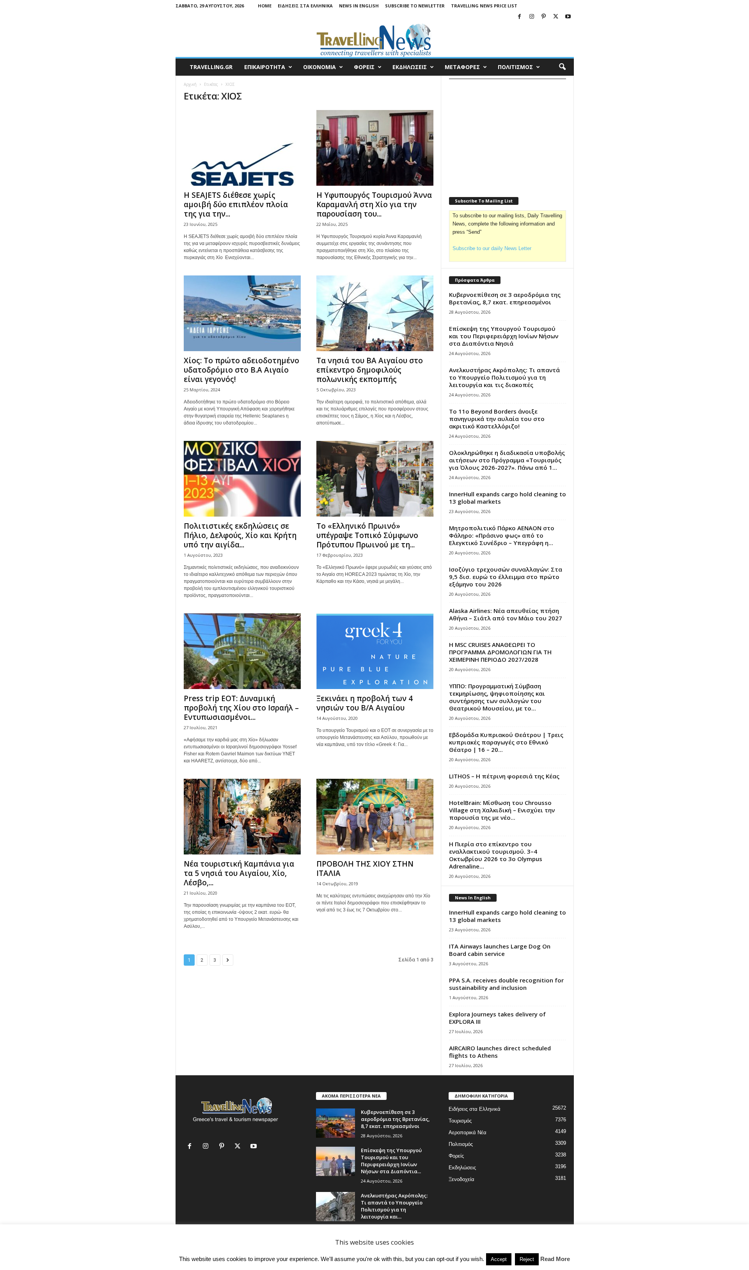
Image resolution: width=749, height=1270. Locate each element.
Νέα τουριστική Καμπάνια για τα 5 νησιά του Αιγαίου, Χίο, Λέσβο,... (239, 873)
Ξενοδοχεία (461, 1179)
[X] (556, 17)
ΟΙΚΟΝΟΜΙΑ (319, 67)
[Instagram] (531, 17)
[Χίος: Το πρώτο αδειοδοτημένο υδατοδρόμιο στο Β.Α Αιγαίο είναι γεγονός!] (242, 313)
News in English (359, 6)
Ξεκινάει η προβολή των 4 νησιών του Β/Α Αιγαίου (364, 703)
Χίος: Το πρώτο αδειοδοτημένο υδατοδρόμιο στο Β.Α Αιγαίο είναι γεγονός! (241, 369)
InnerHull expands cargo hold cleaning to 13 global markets (507, 497)
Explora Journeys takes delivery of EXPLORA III (497, 1017)
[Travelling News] (375, 40)
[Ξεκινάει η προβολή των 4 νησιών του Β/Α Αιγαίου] (374, 651)
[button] (562, 67)
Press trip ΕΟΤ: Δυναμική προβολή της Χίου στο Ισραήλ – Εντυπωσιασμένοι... (241, 707)
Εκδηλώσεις (462, 1168)
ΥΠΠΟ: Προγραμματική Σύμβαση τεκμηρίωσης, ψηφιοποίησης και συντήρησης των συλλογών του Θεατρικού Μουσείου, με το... (497, 697)
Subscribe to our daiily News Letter (492, 248)
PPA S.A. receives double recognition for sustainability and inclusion (506, 983)
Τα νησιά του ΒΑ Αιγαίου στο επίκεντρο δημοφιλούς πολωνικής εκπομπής (369, 369)
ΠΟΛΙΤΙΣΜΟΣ (515, 67)
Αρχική (190, 84)
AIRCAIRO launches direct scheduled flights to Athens (500, 1051)
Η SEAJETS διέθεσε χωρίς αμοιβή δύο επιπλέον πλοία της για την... (236, 204)
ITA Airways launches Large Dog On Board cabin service (499, 949)
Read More (555, 1259)
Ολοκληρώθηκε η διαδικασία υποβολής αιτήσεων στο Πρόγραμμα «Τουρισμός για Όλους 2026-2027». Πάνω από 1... (507, 460)
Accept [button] (499, 1259)
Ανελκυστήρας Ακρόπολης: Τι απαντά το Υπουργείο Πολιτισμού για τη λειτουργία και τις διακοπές (504, 377)
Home (265, 6)
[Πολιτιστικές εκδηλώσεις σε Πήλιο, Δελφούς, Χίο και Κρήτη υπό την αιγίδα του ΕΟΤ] (242, 479)
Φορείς (456, 1156)
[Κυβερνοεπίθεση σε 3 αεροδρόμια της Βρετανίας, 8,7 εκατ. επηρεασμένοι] (335, 1123)
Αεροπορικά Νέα (467, 1132)
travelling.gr (211, 67)
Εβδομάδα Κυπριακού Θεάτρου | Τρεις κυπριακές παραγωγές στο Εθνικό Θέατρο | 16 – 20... (506, 742)
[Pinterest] (543, 17)
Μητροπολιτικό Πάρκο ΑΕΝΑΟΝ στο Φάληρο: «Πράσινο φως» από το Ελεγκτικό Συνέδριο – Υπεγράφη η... (501, 535)
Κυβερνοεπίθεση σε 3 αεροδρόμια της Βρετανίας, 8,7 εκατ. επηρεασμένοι (505, 298)
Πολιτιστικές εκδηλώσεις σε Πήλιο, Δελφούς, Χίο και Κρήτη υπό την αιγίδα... (240, 535)
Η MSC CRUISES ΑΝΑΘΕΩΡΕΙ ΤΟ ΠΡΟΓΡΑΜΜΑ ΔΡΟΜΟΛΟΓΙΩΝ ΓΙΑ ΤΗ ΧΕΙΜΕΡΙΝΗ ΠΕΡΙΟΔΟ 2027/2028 (500, 652)
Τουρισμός (460, 1121)
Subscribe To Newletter (415, 6)
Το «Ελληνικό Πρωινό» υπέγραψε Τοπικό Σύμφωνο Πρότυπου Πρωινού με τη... (367, 535)
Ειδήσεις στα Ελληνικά (305, 6)
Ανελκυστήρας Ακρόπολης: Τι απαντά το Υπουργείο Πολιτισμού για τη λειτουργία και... (394, 1206)
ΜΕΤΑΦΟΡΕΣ (462, 67)
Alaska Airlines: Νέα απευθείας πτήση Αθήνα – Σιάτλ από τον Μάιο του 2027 (505, 614)
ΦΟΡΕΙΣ (364, 67)
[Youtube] (568, 17)
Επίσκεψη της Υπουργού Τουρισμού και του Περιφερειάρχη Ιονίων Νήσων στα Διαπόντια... (391, 1161)
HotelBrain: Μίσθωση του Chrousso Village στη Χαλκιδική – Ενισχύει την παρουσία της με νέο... (502, 810)
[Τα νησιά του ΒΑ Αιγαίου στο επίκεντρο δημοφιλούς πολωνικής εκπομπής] (374, 313)
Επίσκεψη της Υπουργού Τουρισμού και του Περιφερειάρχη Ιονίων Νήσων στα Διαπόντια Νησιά (503, 336)
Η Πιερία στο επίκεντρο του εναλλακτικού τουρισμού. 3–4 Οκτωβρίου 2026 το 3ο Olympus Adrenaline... (495, 855)
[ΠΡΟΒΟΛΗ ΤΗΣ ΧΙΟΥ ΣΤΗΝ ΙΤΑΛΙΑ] (374, 816)
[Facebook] (519, 17)
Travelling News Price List (484, 6)
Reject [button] (527, 1259)
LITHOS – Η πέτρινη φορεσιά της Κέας (504, 776)
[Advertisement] (507, 133)
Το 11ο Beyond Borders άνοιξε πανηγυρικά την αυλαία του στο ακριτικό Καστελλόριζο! (497, 418)
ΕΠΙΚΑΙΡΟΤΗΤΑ (264, 67)
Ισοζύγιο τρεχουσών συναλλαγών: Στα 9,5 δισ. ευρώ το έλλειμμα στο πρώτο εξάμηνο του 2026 (505, 576)
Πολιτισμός (461, 1144)
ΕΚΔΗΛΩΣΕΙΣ (409, 67)
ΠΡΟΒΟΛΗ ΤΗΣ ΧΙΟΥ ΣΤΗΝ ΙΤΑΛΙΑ (365, 868)
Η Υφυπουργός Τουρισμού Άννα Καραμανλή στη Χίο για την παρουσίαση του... (374, 204)
